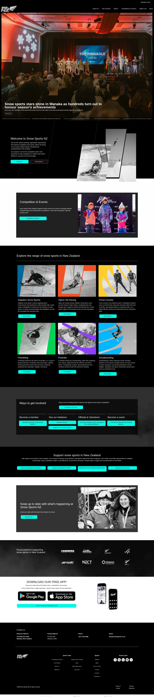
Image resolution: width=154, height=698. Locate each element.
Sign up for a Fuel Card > (123, 468)
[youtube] (127, 659)
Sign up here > (29, 517)
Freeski (97, 669)
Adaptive (97, 659)
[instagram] (119, 659)
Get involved (57, 663)
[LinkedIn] (123, 659)
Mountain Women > (62, 422)
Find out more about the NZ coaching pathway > (121, 423)
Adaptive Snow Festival (77, 659)
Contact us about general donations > (31, 468)
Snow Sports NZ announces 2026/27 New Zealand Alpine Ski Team (54, 105)
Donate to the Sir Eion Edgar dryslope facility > (92, 468)
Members (77, 696)
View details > (27, 316)
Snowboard (97, 676)
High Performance (77, 666)
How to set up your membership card (46, 605)
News (77, 663)
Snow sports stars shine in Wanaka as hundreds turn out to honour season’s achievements (50, 118)
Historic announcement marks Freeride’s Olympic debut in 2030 (106, 118)
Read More (8, 113)
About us (57, 666)
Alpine (97, 663)
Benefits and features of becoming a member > (33, 423)
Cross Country (97, 666)
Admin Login (109, 696)
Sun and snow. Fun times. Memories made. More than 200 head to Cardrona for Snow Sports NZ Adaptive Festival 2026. (25, 118)
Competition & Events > (33, 218)
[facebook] (115, 659)
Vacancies (77, 669)
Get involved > (39, 161)
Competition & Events (57, 659)
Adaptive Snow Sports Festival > (62, 427)
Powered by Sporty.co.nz (45, 696)
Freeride (97, 673)
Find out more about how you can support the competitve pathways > (91, 423)
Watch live (57, 669)
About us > (20, 161)
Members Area (145, 2)
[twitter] (131, 659)
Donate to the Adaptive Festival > (61, 468)
